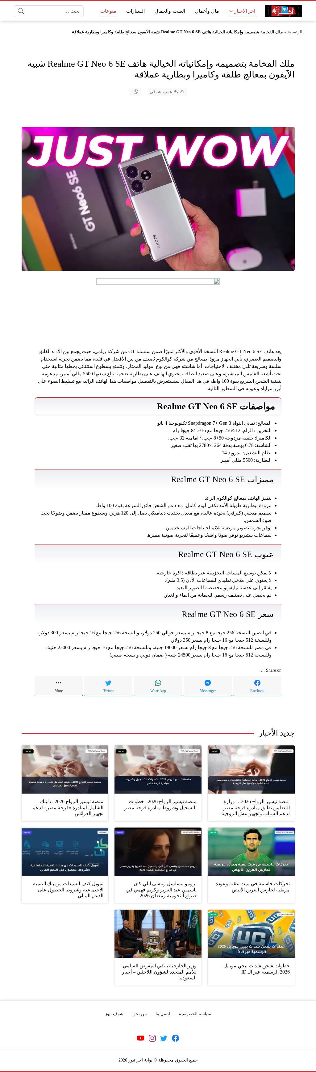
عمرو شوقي (161, 92)
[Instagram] (152, 1038)
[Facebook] (175, 1038)
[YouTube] (141, 1038)
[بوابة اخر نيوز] (283, 11)
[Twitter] (164, 1038)
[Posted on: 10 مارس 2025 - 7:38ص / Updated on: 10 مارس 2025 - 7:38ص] (131, 92)
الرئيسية (295, 32)
